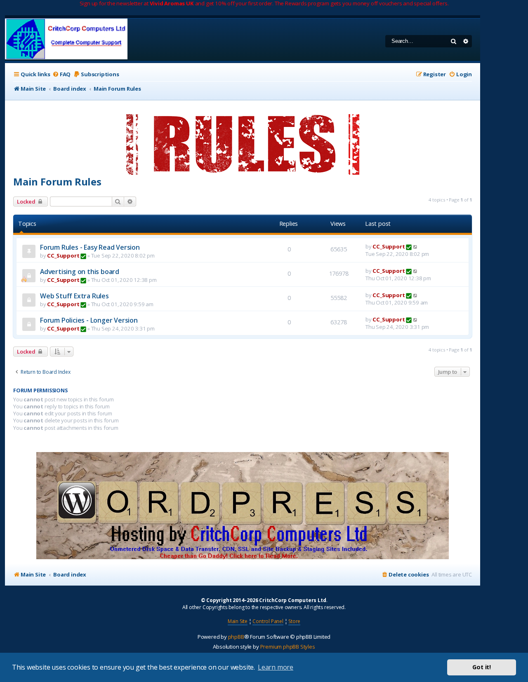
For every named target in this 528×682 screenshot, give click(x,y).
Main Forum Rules (57, 181)
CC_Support (63, 255)
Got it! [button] (481, 667)
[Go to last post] (415, 246)
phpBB (236, 636)
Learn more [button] (275, 667)
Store (294, 621)
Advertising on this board (79, 271)
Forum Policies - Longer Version (89, 320)
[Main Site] (66, 40)
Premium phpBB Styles (287, 646)
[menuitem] (61, 74)
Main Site (238, 621)
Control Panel (267, 621)
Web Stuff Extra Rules (74, 295)
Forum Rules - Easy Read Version (90, 247)
